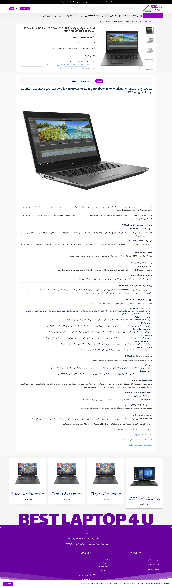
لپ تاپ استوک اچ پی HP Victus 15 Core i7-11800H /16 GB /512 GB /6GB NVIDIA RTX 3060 (27, 494)
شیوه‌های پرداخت (154, 569)
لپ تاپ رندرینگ (74, 68)
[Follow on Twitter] (85, 580)
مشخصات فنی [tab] (84, 81)
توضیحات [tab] (99, 81)
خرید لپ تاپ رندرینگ (145, 440)
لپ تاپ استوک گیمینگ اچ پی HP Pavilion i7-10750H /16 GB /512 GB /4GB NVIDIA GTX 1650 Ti (144, 499)
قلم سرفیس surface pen (97, 16)
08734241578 (68, 544)
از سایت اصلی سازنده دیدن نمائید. (140, 445)
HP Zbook (107, 21)
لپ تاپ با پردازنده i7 (84, 68)
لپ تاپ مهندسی (64, 68)
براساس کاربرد (114, 16)
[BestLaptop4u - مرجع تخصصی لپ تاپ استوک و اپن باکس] (152, 8)
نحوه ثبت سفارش (154, 560)
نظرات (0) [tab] (73, 81)
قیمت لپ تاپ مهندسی (128, 440)
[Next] (102, 48)
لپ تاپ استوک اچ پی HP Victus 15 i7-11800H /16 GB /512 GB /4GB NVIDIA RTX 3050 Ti (66, 494)
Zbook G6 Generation (118, 21)
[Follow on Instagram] (87, 580)
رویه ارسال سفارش (154, 564)
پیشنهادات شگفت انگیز (77, 16)
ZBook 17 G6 (130, 21)
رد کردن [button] (61, 2)
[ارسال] (75, 8)
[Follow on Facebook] (89, 580)
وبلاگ (106, 559)
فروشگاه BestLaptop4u (130, 16)
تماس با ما (55, 16)
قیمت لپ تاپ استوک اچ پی (143, 434)
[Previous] (140, 48)
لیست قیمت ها (103, 566)
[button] (16, 8)
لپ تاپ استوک (147, 21)
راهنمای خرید (44, 16)
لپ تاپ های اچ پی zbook (131, 429)
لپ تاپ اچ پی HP (59, 65)
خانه (154, 21)
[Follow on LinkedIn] (82, 580)
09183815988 (80, 544)
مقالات (64, 16)
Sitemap (35, 569)
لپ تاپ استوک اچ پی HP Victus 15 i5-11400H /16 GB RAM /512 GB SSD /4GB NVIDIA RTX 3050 (105, 494)
